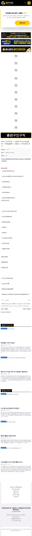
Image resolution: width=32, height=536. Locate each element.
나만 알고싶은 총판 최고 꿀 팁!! (10, 408)
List (2, 309)
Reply (6, 309)
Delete (29, 309)
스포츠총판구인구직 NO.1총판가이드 (12, 462)
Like (3, 300)
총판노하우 (16, 493)
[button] (25, 3)
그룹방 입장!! (22, 22)
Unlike (7, 300)
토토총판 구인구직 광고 (8, 343)
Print (29, 300)
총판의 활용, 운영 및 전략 (8, 436)
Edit (24, 309)
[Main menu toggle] (29, 3)
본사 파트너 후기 (16, 489)
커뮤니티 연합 (16, 495)
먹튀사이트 (16, 491)
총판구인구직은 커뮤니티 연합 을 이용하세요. (14, 372)
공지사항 (16, 496)
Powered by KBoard (6, 312)
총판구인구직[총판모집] (16, 487)
